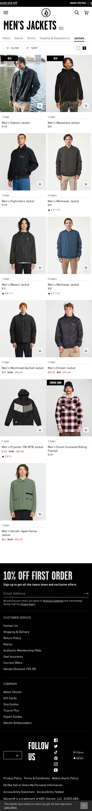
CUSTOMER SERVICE (17, 617)
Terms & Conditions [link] (37, 778)
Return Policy (12, 638)
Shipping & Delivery (16, 632)
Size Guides (11, 704)
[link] (56, 740)
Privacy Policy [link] (12, 778)
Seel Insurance (13, 656)
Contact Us (10, 625)
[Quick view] (40, 105)
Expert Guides (12, 716)
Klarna (7, 644)
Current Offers (12, 662)
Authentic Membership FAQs (22, 650)
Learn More (10, 807)
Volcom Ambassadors (17, 723)
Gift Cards (10, 698)
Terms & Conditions (53, 600)
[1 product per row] (78, 48)
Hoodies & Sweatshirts (55, 38)
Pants (6, 38)
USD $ (11, 755)
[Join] (83, 593)
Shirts (31, 38)
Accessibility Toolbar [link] (50, 792)
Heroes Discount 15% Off (19, 669)
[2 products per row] (84, 48)
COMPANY (10, 684)
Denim (19, 38)
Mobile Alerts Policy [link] (65, 778)
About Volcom (12, 692)
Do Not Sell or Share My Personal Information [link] (32, 785)
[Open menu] (5, 12)
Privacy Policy (28, 604)
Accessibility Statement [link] (19, 792)
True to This (11, 710)
